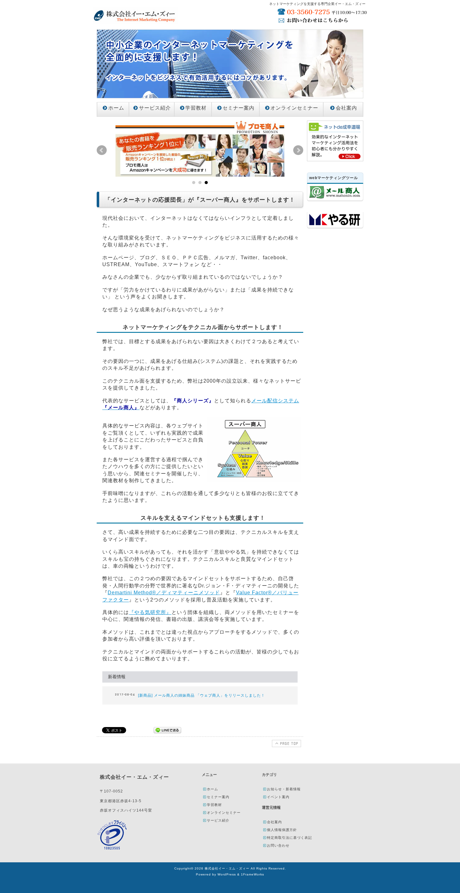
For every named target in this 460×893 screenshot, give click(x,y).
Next (298, 150)
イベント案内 (278, 797)
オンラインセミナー (294, 108)
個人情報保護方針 (282, 830)
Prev (102, 150)
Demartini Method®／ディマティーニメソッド (164, 592)
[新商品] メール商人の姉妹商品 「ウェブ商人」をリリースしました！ (201, 695)
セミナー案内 (238, 108)
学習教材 (196, 108)
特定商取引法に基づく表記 (289, 837)
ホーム (116, 108)
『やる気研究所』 (150, 612)
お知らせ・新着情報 (284, 789)
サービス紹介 (155, 108)
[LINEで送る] (167, 729)
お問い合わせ (278, 845)
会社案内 (346, 108)
